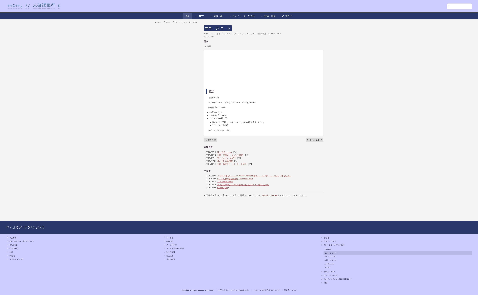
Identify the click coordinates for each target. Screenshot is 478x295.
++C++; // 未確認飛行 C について (266, 290)
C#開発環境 (14, 249)
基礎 (11, 252)
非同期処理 (170, 259)
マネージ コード (218, 28)
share (168, 22)
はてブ (184, 22)
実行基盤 (211, 140)
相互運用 (169, 256)
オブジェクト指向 (16, 259)
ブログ (288, 16)
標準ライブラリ (330, 272)
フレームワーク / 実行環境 (334, 245)
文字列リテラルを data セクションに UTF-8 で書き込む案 (243, 185)
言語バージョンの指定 (233, 155)
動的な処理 (170, 252)
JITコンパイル (313, 140)
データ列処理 (171, 245)
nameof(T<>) (223, 188)
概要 (209, 46)
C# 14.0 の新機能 (225, 161)
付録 (325, 283)
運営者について (290, 290)
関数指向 (169, 241)
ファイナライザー (225, 182)
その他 (326, 238)
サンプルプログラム (331, 276)
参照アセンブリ (331, 260)
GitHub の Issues (269, 195)
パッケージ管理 (330, 241)
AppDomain (329, 264)
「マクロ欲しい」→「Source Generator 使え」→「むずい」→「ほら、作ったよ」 (254, 176)
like (176, 22)
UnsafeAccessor (224, 152)
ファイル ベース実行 (226, 158)
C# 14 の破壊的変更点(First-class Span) (235, 179)
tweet (159, 22)
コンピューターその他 (243, 16)
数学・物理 (270, 16)
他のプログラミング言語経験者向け (337, 279)
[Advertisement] (263, 69)
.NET (201, 16)
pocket (194, 22)
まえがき (12, 238)
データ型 (169, 238)
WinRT (327, 267)
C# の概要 (13, 245)
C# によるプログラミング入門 (25, 227)
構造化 (12, 256)
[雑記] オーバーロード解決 (235, 164)
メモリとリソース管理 (175, 249)
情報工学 (217, 16)
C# (187, 16)
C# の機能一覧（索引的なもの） (22, 241)
